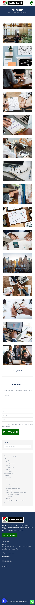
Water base (9, 471)
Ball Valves (8, 480)
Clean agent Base (10, 463)
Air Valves (8, 477)
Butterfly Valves (10, 484)
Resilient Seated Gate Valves (13, 488)
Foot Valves (8, 486)
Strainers (8, 498)
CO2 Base (8, 465)
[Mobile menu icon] (31, 3)
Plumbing (6, 475)
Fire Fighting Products (9, 473)
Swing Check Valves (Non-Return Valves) (16, 500)
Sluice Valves (9, 490)
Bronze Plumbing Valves (12, 482)
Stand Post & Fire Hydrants (12, 494)
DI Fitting (6, 459)
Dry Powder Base (10, 467)
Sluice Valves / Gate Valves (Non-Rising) (16, 492)
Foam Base (8, 469)
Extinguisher (7, 461)
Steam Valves (9, 496)
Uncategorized (7, 503)
